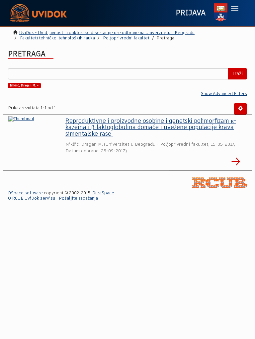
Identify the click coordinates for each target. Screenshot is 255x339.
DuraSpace (103, 193)
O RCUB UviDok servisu (31, 198)
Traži (237, 74)
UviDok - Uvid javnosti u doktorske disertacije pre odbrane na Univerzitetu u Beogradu (107, 33)
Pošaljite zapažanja (78, 198)
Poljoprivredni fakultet (126, 38)
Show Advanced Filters (224, 94)
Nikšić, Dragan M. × (24, 85)
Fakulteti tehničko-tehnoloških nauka (57, 38)
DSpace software (25, 193)
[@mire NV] (219, 183)
